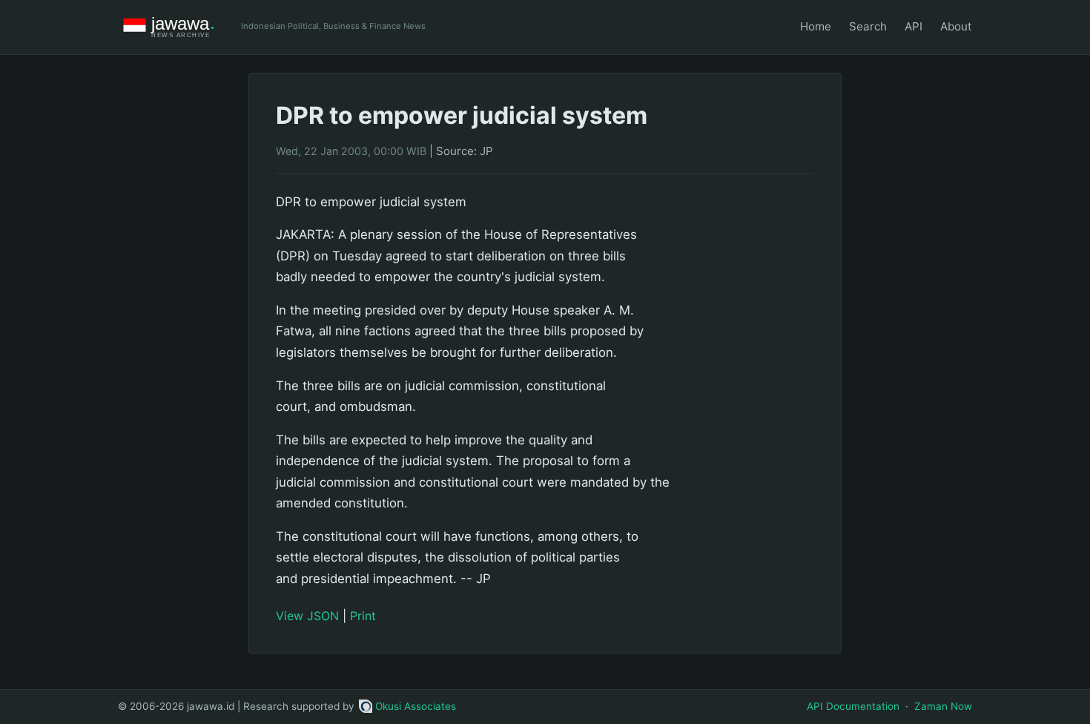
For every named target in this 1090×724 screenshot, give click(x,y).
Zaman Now (943, 706)
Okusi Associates (415, 706)
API (913, 26)
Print (363, 615)
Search (868, 26)
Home (815, 26)
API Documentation (853, 706)
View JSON (307, 615)
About (956, 26)
